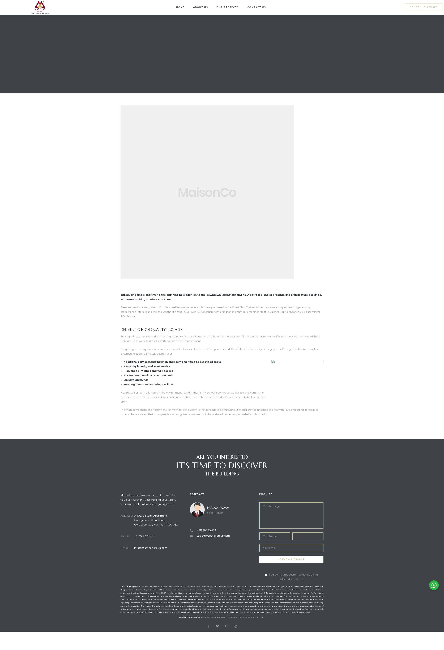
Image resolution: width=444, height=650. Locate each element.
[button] (423, 7)
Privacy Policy (256, 617)
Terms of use (234, 617)
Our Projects (228, 7)
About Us (200, 7)
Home (180, 7)
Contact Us (256, 7)
